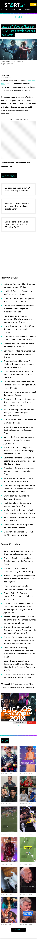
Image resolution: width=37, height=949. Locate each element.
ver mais (17, 929)
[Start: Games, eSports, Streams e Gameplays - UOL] (12, 5)
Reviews (4, 9)
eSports (12, 9)
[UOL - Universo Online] (21, 6)
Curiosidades (27, 9)
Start (18, 17)
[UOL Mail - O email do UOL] (25, 4)
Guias (19, 9)
